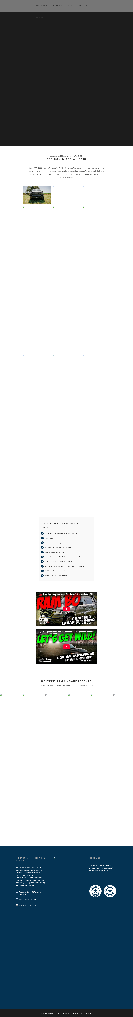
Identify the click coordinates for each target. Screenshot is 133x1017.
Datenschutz (89, 1013)
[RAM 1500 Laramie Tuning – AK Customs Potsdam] (67, 195)
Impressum (79, 1013)
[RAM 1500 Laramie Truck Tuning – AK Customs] (67, 427)
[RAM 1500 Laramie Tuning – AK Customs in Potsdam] (67, 279)
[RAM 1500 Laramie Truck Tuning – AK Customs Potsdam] (96, 195)
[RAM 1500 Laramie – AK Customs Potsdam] (37, 427)
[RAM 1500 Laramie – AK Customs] (37, 279)
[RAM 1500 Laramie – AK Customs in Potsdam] (37, 195)
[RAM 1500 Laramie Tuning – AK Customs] (96, 427)
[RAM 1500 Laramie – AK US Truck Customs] (96, 279)
